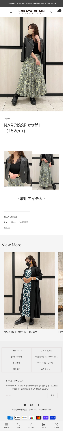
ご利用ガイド (16, 350)
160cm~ (7, 119)
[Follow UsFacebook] (38, 405)
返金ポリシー (46, 369)
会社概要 (16, 363)
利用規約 (16, 369)
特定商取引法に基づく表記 (46, 356)
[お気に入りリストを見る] (52, 11)
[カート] (58, 11)
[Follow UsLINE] (24, 405)
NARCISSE (23, 222)
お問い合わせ (16, 356)
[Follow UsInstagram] (31, 405)
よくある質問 (46, 350)
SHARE (7, 227)
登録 (52, 395)
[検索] (11, 12)
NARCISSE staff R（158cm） (22, 332)
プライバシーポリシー (46, 363)
